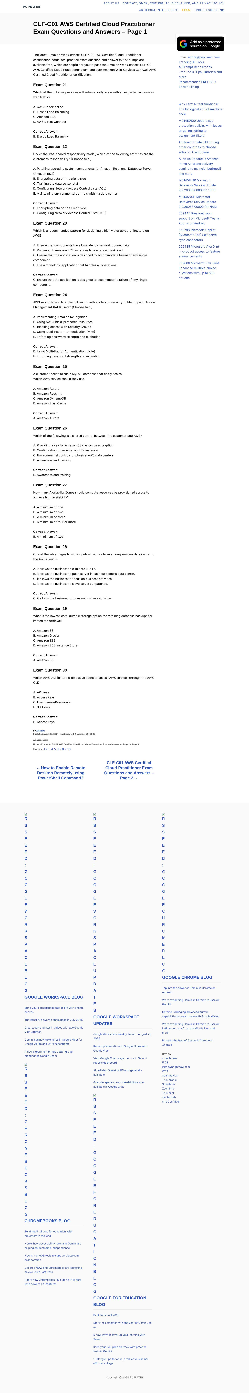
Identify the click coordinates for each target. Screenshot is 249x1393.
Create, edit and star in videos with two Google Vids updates (54, 1030)
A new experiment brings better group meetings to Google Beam (49, 1054)
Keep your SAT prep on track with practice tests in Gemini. (120, 1349)
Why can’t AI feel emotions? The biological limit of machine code (200, 109)
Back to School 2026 (106, 1315)
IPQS (165, 1062)
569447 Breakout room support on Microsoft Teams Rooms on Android (199, 218)
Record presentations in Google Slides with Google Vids (120, 1048)
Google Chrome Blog (187, 977)
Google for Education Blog (119, 1301)
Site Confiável (171, 1101)
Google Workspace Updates (116, 1020)
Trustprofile (169, 1080)
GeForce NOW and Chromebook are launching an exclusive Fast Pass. (53, 1270)
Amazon (37, 740)
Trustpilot (168, 1093)
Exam (45, 740)
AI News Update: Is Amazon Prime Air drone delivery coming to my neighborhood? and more (200, 166)
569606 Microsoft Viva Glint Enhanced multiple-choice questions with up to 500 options (199, 270)
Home (36, 744)
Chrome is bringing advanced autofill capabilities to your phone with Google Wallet (190, 1014)
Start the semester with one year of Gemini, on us (122, 1325)
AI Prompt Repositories (195, 67)
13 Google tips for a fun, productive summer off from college (120, 1361)
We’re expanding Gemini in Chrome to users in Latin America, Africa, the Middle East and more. (191, 1028)
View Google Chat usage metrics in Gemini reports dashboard (120, 1060)
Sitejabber (168, 1084)
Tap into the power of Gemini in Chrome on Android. (188, 990)
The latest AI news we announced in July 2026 (54, 1019)
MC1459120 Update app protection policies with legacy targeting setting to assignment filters (201, 128)
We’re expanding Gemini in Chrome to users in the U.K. (191, 1002)
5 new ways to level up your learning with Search (119, 1337)
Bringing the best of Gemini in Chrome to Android (187, 1042)
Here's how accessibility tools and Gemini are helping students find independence (53, 1246)
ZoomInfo (168, 1088)
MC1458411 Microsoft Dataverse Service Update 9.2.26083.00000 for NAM (198, 202)
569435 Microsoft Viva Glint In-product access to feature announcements (199, 251)
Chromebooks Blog (47, 1221)
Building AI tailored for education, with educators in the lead (48, 1234)
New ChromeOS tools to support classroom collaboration (52, 1258)
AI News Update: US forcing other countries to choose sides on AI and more (199, 147)
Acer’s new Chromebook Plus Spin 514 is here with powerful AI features (53, 1282)
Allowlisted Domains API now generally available (117, 1072)
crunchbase (169, 1058)
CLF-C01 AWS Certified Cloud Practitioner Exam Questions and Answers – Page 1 (89, 744)
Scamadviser (170, 1075)
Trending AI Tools (191, 62)
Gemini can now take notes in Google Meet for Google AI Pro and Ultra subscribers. (53, 1042)
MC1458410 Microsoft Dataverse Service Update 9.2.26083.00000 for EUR (197, 185)
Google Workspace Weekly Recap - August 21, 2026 (122, 1036)
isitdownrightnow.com (176, 1067)
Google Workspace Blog (54, 997)
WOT (165, 1071)
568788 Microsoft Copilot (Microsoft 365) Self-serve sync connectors (198, 235)
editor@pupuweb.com (204, 57)
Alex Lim (40, 730)
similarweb (169, 1097)
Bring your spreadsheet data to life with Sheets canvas (54, 1010)
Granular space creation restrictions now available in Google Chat (118, 1084)
